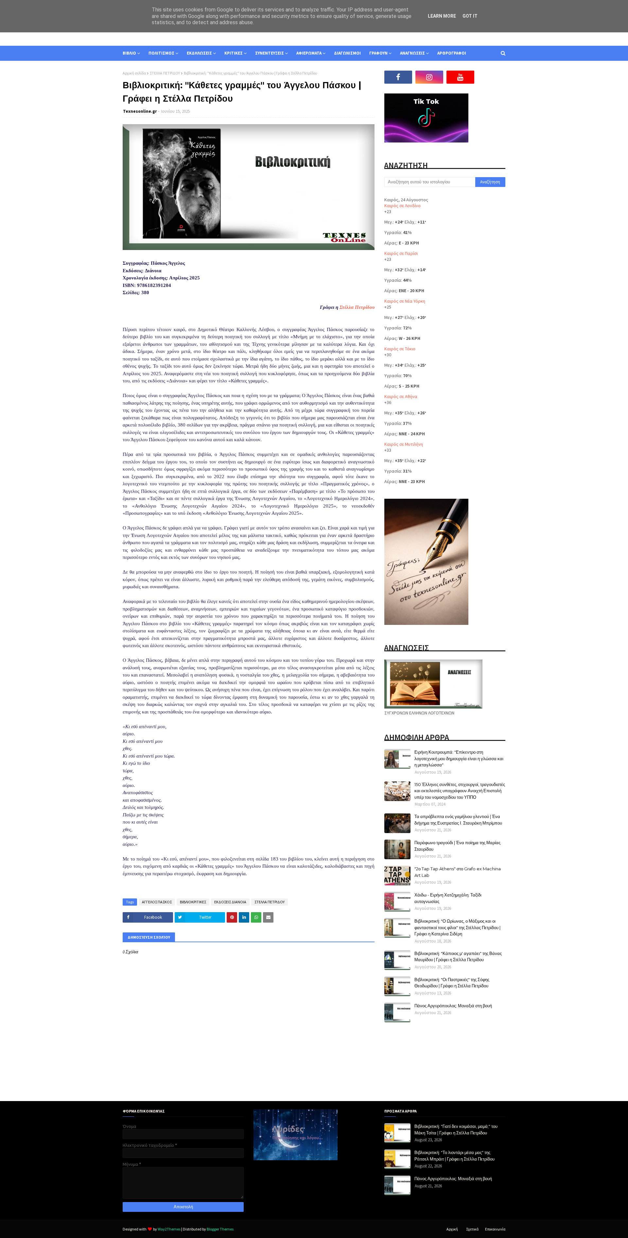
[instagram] (429, 77)
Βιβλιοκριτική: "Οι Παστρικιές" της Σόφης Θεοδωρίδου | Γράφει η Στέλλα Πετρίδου (451, 983)
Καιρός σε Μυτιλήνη (403, 444)
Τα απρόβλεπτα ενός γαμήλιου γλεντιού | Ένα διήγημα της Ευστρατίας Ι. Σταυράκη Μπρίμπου (458, 820)
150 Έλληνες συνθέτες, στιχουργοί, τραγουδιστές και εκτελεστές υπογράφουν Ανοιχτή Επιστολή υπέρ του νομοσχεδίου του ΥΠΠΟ (459, 791)
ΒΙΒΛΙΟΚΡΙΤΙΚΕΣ (193, 901)
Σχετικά (472, 1229)
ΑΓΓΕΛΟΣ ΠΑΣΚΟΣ (157, 901)
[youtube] (460, 77)
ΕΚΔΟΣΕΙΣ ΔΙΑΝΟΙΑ (230, 901)
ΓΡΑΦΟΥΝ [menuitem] (378, 53)
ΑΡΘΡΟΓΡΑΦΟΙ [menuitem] (451, 53)
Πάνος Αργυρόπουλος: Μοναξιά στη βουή (453, 1005)
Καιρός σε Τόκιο (399, 349)
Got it (470, 16)
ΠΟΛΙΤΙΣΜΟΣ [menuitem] (161, 53)
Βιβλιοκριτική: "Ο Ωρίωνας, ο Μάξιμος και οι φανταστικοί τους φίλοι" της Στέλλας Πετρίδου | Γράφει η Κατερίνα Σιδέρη (457, 927)
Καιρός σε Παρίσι (401, 253)
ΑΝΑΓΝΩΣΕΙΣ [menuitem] (412, 53)
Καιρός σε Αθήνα (400, 396)
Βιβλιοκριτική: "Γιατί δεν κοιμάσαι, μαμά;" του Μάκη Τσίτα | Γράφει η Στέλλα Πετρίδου (455, 1129)
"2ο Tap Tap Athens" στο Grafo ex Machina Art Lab (457, 872)
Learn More (442, 16)
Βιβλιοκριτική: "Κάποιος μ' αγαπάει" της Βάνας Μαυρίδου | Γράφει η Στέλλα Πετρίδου (458, 956)
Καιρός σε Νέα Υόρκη (404, 301)
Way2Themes (169, 1229)
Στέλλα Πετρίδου (357, 307)
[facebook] (398, 77)
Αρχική (452, 1229)
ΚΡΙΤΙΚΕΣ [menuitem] (233, 53)
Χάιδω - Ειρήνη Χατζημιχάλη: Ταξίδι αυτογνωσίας (447, 898)
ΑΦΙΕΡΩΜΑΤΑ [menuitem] (309, 53)
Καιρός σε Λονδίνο (402, 206)
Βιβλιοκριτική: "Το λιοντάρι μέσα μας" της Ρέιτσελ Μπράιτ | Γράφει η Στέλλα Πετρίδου (454, 1156)
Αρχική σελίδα (134, 73)
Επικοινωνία (495, 1229)
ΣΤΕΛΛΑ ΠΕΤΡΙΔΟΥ (165, 73)
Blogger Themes (220, 1229)
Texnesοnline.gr (140, 111)
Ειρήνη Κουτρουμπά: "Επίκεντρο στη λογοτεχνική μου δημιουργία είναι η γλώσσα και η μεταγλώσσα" (458, 758)
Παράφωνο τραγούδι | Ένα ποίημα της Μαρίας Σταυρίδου (457, 846)
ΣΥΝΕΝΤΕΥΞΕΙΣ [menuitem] (269, 53)
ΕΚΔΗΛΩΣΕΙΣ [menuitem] (199, 53)
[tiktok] (491, 77)
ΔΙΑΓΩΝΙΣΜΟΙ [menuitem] (347, 53)
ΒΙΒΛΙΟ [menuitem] (129, 53)
